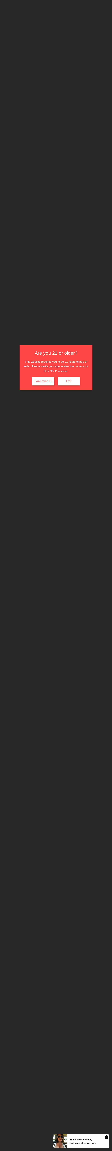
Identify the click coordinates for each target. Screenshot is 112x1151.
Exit (68, 381)
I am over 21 (43, 381)
